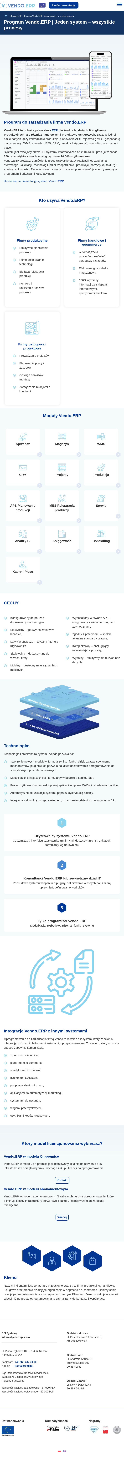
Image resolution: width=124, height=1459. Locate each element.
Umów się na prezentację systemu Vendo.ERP (34, 181)
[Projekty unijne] (42, 5)
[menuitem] (59, 1451)
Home (7, 16)
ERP (55, 130)
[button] (119, 4)
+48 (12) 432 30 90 (25, 1362)
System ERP (15, 16)
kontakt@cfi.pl (23, 1366)
